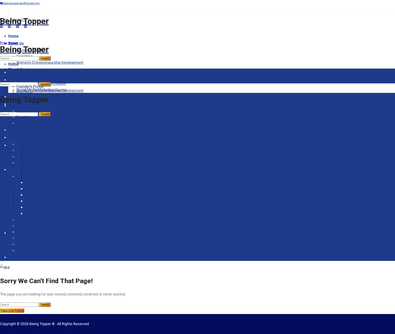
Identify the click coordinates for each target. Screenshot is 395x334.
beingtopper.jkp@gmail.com (21, 3)
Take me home (12, 310)
